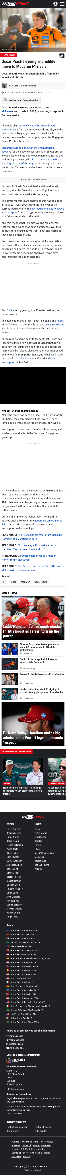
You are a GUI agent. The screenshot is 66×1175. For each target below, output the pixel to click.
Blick (9, 310)
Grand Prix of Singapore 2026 (24, 998)
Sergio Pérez (12, 916)
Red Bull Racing (42, 865)
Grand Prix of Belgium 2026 (23, 970)
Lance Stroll (12, 893)
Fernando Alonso (14, 889)
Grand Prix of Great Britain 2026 (25, 966)
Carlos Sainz (12, 869)
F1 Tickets (16, 1156)
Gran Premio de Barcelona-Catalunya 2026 (30, 958)
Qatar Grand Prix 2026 (21, 1018)
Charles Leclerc (25, 358)
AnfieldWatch (41, 1131)
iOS (22, 1149)
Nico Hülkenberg (14, 909)
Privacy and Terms (29, 1142)
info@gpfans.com (15, 1089)
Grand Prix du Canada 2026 (23, 950)
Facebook (26, 1145)
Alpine (37, 829)
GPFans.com (12, 1131)
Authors (15, 1142)
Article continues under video (33, 179)
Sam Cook (14, 86)
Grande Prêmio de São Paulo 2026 (26, 1010)
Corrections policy (20, 1153)
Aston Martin (41, 833)
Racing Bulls (40, 861)
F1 (4, 582)
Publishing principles (35, 1149)
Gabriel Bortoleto (14, 905)
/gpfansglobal (16, 1036)
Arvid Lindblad (13, 897)
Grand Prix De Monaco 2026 (23, 954)
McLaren (7, 111)
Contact (49, 1142)
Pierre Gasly (12, 849)
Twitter (36, 1145)
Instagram (46, 1145)
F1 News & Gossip (9, 55)
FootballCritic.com (43, 1127)
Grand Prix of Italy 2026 (21, 982)
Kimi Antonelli (12, 873)
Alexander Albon (14, 865)
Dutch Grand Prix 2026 (21, 978)
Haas (37, 849)
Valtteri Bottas (13, 912)
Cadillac (38, 841)
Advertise (16, 1145)
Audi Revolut (41, 837)
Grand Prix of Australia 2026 (23, 930)
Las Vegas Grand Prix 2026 (23, 1014)
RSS (42, 1142)
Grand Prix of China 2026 (22, 934)
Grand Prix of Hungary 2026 (23, 974)
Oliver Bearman (13, 881)
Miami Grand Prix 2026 (21, 946)
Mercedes (39, 857)
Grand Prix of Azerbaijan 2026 (24, 990)
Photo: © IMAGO (9, 49)
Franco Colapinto (14, 845)
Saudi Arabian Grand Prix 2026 (25, 942)
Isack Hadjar (12, 853)
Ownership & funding (40, 1153)
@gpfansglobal (16, 1040)
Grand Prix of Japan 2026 (22, 938)
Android (15, 1149)
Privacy (26, 1156)
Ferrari (60, 320)
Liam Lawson (12, 857)
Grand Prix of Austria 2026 (23, 962)
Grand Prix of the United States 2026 (27, 1002)
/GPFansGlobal (16, 1048)
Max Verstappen (14, 861)
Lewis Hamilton (54, 324)
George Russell (13, 877)
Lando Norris (12, 837)
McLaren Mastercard (44, 853)
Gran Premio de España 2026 (24, 986)
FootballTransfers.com (17, 1127)
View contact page (14, 1113)
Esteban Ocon (13, 885)
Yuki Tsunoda (12, 901)
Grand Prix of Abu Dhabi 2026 (24, 1022)
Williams (38, 869)
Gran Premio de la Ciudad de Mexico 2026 (30, 1006)
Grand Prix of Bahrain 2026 (23, 994)
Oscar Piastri (41, 582)
